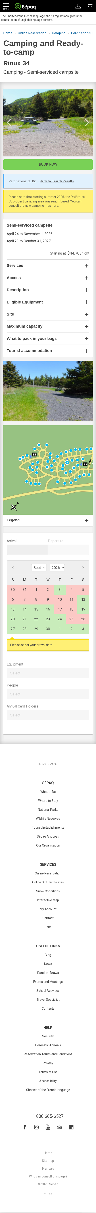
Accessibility (48, 1081)
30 (48, 629)
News (48, 964)
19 (83, 609)
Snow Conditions (48, 891)
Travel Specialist (48, 999)
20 (13, 619)
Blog (48, 955)
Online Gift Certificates (48, 882)
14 (25, 609)
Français (48, 1168)
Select (15, 673)
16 (48, 609)
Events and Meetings (48, 981)
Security (48, 1036)
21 (25, 619)
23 (48, 619)
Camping (59, 33)
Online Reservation (32, 33)
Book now (48, 164)
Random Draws (48, 973)
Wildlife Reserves (48, 818)
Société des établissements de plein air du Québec (25, 7)
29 (36, 629)
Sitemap (48, 1160)
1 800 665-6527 (48, 1116)
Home (7, 33)
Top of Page (48, 764)
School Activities (48, 990)
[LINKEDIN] (71, 1127)
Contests (48, 1008)
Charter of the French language (48, 1090)
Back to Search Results (57, 181)
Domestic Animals (48, 1045)
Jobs (48, 927)
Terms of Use (48, 1072)
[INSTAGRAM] (36, 1127)
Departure (55, 541)
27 (13, 629)
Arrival (12, 541)
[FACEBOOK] (24, 1127)
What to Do (48, 792)
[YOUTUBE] (48, 1127)
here (55, 205)
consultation (9, 19)
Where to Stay (48, 800)
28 (25, 629)
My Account (48, 909)
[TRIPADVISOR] (59, 1127)
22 (36, 619)
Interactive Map (48, 900)
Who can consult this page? (48, 1176)
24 (60, 619)
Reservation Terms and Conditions (48, 1054)
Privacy (48, 1063)
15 (36, 609)
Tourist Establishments (48, 827)
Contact (48, 918)
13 (13, 609)
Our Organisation (48, 845)
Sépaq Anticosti (48, 836)
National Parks (48, 809)
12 (83, 599)
